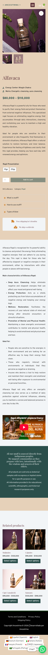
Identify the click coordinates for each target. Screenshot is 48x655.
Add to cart (28, 180)
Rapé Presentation (11, 164)
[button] (32, 5)
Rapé (23, 189)
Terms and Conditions (17, 617)
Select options (10, 561)
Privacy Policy (34, 617)
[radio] (6, 169)
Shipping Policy (24, 620)
